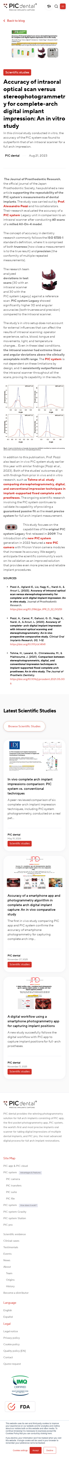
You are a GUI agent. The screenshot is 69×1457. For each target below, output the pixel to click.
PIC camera (11, 1179)
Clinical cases (11, 1240)
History (9, 1286)
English (7, 1310)
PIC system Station (14, 1218)
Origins (9, 1280)
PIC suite (10, 1192)
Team (7, 1273)
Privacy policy (11, 1338)
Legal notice (10, 1331)
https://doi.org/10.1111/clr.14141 (28, 644)
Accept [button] (35, 1450)
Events (7, 1254)
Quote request (12, 1364)
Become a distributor (16, 1293)
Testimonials (10, 1247)
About (7, 1267)
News (6, 1260)
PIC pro (8, 1224)
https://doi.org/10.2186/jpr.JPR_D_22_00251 (36, 609)
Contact (8, 1357)
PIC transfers (12, 1185)
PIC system (22, 1172)
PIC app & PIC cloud (15, 1166)
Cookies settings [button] (20, 1450)
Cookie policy (11, 1344)
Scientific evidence (14, 1234)
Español (8, 1317)
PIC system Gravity (14, 1211)
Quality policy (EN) (14, 1351)
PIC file (9, 1198)
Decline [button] (49, 1450)
